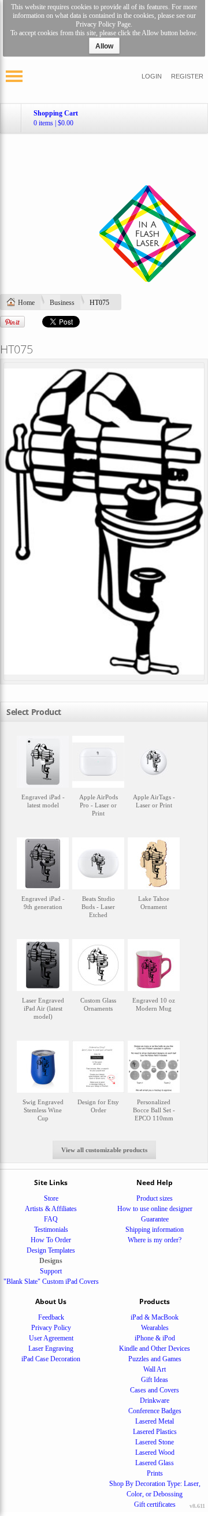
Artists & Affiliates (51, 1209)
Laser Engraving (50, 1348)
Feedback (51, 1317)
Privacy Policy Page (103, 24)
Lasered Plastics (155, 1432)
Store (51, 1198)
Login (152, 76)
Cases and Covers (154, 1390)
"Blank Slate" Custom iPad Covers (51, 1281)
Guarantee (155, 1219)
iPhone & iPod (155, 1338)
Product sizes (154, 1198)
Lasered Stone (154, 1442)
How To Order (51, 1240)
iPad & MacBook (155, 1317)
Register (187, 76)
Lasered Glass (154, 1463)
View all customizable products (104, 1149)
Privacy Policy (51, 1328)
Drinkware (154, 1400)
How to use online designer (154, 1209)
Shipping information (154, 1230)
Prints (155, 1473)
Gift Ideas (154, 1380)
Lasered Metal (154, 1421)
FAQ (51, 1219)
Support (51, 1271)
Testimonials (51, 1230)
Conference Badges (154, 1411)
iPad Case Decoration (50, 1359)
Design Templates (51, 1250)
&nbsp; (43, 782)
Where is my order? (154, 1240)
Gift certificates (155, 1504)
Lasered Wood (154, 1452)
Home (26, 303)
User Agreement (51, 1338)
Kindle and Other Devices (154, 1348)
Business (62, 303)
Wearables (155, 1328)
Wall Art (154, 1369)
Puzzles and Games (154, 1359)
